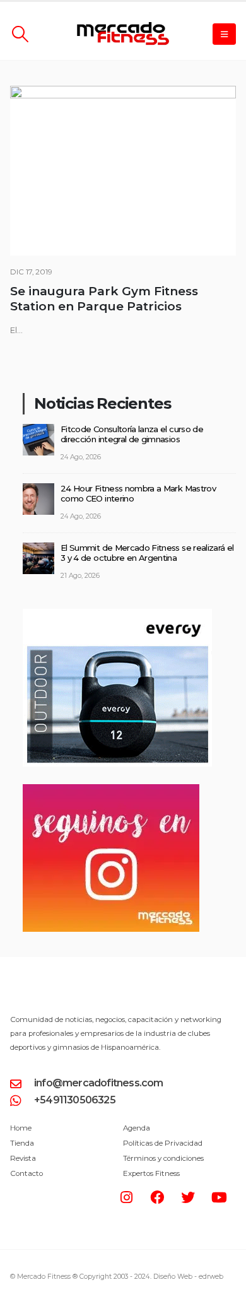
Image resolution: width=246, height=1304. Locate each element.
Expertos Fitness (151, 1173)
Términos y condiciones (163, 1158)
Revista (23, 1158)
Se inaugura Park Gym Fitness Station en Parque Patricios (104, 299)
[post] (38, 438)
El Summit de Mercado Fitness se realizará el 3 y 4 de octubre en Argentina (147, 553)
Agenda (136, 1128)
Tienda (22, 1143)
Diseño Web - (188, 1276)
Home (21, 1128)
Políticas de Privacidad (162, 1143)
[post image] (123, 171)
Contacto (26, 1173)
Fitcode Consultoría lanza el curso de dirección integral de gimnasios (132, 434)
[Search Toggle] (20, 34)
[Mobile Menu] (224, 34)
